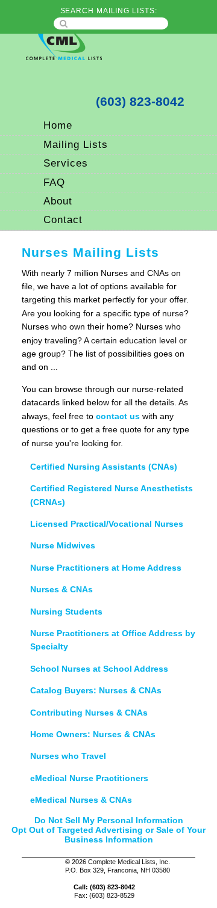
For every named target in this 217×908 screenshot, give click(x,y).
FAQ (54, 182)
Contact (63, 219)
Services (65, 163)
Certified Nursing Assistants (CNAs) (103, 466)
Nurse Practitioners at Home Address (105, 567)
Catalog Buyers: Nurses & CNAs (96, 690)
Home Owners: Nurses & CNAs (93, 734)
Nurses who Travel (68, 756)
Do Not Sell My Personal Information (108, 820)
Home (57, 125)
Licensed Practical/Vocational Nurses (106, 524)
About (57, 201)
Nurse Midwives (62, 545)
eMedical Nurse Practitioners (89, 778)
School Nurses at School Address (99, 668)
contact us (118, 416)
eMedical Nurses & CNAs (81, 800)
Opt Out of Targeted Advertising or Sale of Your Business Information (108, 834)
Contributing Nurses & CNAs (89, 712)
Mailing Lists (75, 144)
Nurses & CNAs (61, 589)
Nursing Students (66, 611)
